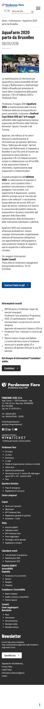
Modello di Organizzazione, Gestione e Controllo (22, 464)
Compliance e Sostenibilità (13, 589)
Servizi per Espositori (13, 506)
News (7, 614)
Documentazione (11, 620)
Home (4, 20)
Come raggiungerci (12, 536)
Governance (9, 457)
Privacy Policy (7, 666)
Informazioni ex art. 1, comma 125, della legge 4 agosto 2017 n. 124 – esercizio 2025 (22, 474)
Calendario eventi (11, 530)
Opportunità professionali (14, 470)
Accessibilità (7, 568)
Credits (4, 675)
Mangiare (8, 582)
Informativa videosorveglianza (13, 672)
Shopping (8, 585)
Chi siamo (9, 451)
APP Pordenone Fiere (13, 512)
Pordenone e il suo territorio (15, 575)
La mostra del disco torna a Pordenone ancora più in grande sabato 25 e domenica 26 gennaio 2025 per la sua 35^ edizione (23, 345)
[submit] (33, 12)
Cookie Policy (7, 669)
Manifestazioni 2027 (12, 561)
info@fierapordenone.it (10, 421)
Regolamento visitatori (13, 542)
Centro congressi (9, 495)
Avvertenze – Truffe (12, 518)
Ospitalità (6, 571)
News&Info (6, 610)
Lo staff (8, 461)
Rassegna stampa (11, 627)
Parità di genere (11, 599)
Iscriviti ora (10, 655)
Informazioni (15, 20)
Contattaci (9, 368)
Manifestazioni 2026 (12, 558)
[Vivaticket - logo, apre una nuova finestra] (13, 438)
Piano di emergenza (12, 487)
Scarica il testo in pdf (14, 285)
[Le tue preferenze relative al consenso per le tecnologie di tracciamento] (39, 704)
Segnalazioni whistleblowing (12, 663)
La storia (8, 454)
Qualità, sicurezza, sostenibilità (16, 596)
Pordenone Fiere (9, 447)
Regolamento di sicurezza (14, 490)
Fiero (7, 479)
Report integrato (11, 593)
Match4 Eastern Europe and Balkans (20, 337)
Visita (4, 522)
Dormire (8, 578)
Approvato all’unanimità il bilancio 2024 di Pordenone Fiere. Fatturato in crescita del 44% (23, 331)
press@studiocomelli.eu (13, 265)
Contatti (5, 604)
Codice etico (9, 467)
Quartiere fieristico (10, 483)
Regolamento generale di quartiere (18, 515)
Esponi (5, 501)
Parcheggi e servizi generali (15, 539)
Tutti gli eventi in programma (16, 555)
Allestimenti (9, 509)
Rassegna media (11, 624)
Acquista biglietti (11, 527)
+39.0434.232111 (10, 413)
